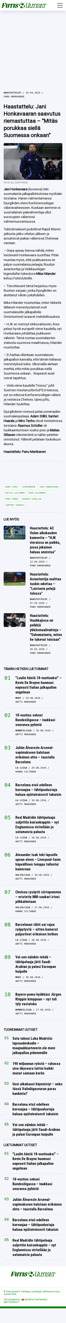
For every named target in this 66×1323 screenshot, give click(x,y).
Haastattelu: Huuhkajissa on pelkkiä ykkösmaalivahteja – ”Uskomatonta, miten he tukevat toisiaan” (46, 627)
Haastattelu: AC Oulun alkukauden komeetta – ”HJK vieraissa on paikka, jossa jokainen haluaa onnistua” (45, 540)
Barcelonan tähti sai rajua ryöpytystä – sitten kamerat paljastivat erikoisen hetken (36, 929)
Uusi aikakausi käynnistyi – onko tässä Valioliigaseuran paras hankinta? (37, 1089)
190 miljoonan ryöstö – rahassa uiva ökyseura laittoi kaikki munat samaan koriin (36, 1068)
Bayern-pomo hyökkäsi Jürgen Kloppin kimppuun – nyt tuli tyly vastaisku (38, 999)
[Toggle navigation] (60, 5)
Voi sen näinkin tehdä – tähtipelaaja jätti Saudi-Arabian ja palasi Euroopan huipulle (35, 964)
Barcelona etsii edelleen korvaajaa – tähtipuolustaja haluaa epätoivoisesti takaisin (38, 790)
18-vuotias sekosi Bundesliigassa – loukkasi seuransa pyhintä (35, 720)
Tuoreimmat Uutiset (21, 1029)
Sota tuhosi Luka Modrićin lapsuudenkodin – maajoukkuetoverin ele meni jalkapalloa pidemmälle (33, 1045)
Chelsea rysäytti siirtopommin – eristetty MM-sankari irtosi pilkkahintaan (38, 897)
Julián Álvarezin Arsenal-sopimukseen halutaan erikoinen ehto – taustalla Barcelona (35, 754)
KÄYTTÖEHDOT (11, 1302)
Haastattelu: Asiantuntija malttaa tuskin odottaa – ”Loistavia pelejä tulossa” (45, 584)
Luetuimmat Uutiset (20, 1145)
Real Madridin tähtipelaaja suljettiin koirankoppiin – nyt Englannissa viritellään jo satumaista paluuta (37, 824)
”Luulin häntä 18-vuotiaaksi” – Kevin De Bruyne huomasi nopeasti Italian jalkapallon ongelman (38, 685)
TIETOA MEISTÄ (11, 1299)
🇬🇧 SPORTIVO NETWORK (33, 1299)
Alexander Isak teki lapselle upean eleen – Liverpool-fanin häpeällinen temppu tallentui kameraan (38, 862)
